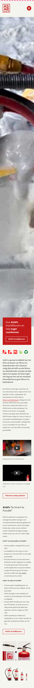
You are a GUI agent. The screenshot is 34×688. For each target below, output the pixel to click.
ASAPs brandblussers (16, 339)
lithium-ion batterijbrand (10, 400)
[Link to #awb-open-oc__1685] (29, 8)
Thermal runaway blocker (15, 495)
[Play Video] (17, 448)
